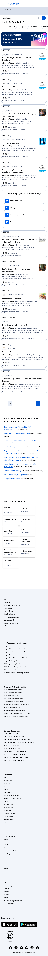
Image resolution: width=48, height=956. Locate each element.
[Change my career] (24, 208)
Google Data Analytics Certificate (15, 652)
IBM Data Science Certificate (13, 670)
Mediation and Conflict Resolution (17, 433)
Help (5, 883)
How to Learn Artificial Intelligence (15, 751)
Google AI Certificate (11, 646)
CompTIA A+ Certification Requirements (17, 739)
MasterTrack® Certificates (12, 798)
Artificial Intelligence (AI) (12, 605)
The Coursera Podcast (11, 851)
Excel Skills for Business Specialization (16, 705)
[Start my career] (24, 201)
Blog (5, 848)
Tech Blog (7, 854)
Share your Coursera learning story (15, 760)
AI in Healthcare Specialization (14, 699)
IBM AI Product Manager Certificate (15, 667)
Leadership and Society (12, 471)
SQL (5, 629)
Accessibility (8, 886)
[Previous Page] (10, 403)
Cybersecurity (8, 608)
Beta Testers (8, 845)
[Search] (44, 18)
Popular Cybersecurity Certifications (16, 757)
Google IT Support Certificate (13, 655)
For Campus (7, 810)
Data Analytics (8, 611)
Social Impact (8, 816)
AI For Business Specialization (13, 693)
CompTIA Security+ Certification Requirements (19, 742)
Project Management (11, 623)
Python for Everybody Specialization (16, 717)
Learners (6, 839)
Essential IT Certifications (12, 745)
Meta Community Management (15, 474)
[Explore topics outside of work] (24, 222)
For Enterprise (8, 804)
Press (5, 871)
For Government (9, 807)
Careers (6, 786)
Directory (7, 895)
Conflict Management (12, 447)
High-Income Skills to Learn (12, 748)
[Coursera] (14, 3)
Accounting (7, 602)
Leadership (7, 783)
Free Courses (8, 819)
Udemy (6, 822)
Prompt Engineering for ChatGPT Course (17, 714)
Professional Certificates (12, 795)
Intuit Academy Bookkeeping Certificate (17, 673)
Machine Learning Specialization (14, 711)
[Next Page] (38, 403)
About (6, 777)
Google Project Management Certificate (17, 658)
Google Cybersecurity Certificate (15, 649)
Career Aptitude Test (11, 733)
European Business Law (12, 478)
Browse (8, 10)
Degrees (6, 801)
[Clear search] (39, 18)
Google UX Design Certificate (13, 661)
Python (6, 626)
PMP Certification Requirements (14, 754)
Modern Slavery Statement (13, 901)
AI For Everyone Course (11, 696)
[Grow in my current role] (24, 215)
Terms (6, 877)
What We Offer (8, 780)
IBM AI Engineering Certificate (13, 664)
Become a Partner (10, 813)
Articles (6, 892)
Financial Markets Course (12, 708)
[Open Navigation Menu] (4, 3)
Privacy (6, 880)
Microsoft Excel (9, 620)
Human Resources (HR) (11, 617)
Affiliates (6, 898)
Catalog (6, 789)
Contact (6, 889)
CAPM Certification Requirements (15, 736)
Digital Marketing (9, 614)
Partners (6, 842)
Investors (7, 874)
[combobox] (19, 18)
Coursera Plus (8, 792)
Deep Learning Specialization (13, 702)
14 (33, 404)
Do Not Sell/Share (9, 904)
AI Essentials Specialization (13, 690)
